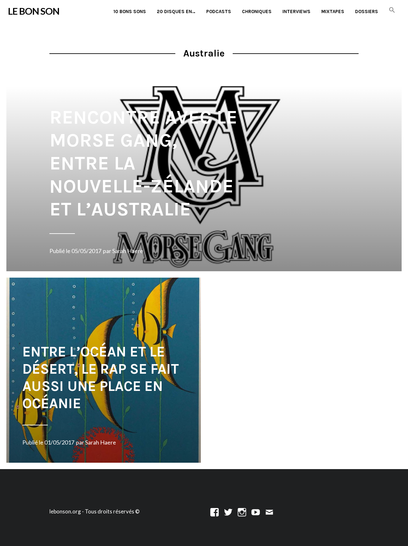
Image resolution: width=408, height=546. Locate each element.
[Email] (269, 511)
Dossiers (366, 11)
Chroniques (257, 11)
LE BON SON (33, 11)
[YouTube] (255, 511)
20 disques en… (176, 11)
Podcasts (218, 11)
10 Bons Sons (129, 11)
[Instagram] (242, 511)
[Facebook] (214, 511)
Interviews (296, 11)
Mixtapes (332, 11)
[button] (392, 10)
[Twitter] (228, 511)
